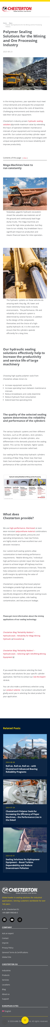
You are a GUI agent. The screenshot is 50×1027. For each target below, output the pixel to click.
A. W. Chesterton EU (10, 909)
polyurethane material (25, 531)
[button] (4, 1022)
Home (5, 23)
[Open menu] (25, 1020)
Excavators (17, 639)
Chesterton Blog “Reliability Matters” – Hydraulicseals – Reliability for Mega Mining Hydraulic (21, 635)
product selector (13, 690)
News (11, 23)
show (25, 158)
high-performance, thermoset (22, 528)
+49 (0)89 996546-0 (10, 912)
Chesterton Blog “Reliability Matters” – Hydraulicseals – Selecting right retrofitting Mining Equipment (24, 653)
